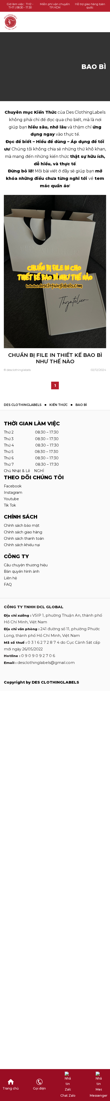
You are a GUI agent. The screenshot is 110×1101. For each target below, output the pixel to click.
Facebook (12, 486)
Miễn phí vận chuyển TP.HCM (55, 5)
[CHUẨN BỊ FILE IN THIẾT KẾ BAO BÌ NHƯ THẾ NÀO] (55, 271)
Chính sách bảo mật (21, 525)
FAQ (8, 584)
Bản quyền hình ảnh (21, 571)
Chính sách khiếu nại (22, 545)
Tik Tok (10, 505)
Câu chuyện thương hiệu (26, 565)
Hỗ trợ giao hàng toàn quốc (90, 5)
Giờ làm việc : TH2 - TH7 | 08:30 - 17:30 (20, 5)
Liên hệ (10, 578)
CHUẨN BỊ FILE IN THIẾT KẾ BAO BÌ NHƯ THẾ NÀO (55, 358)
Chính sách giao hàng (23, 532)
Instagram (13, 492)
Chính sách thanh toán (24, 538)
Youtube (11, 499)
